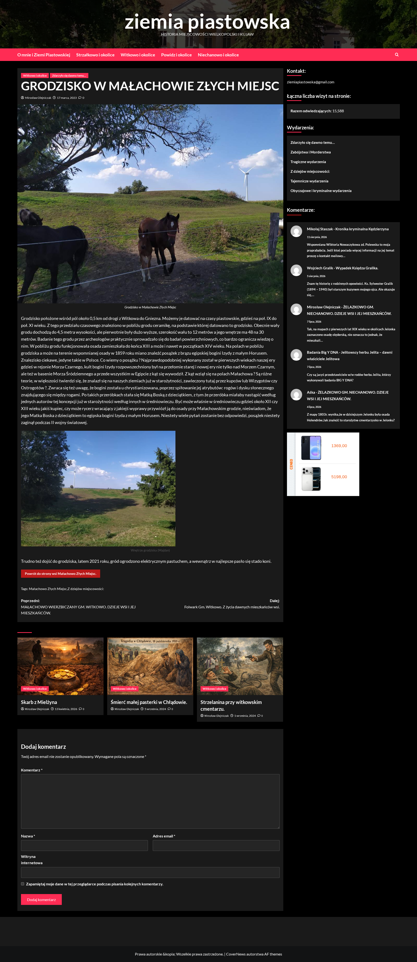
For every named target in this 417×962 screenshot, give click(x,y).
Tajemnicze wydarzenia (309, 181)
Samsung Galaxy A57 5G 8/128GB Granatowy (340, 440)
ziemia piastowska (207, 21)
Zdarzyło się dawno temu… (313, 142)
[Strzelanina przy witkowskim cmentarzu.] (240, 666)
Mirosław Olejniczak (38, 98)
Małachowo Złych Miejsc (48, 589)
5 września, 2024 (155, 709)
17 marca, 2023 (67, 98)
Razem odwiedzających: (311, 110)
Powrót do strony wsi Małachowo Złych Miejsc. (60, 573)
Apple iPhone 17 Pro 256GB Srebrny (340, 471)
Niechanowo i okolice (218, 54)
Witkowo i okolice (138, 54)
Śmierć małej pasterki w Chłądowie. (149, 702)
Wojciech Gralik (320, 267)
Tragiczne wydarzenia (308, 161)
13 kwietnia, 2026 (66, 709)
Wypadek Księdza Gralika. (357, 267)
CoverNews (236, 954)
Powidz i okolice (176, 54)
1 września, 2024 (245, 715)
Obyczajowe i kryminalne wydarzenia (321, 190)
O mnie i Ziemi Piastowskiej (43, 54)
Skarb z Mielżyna (39, 702)
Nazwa (28, 836)
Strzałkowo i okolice (95, 54)
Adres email (164, 836)
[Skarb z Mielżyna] (60, 666)
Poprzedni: (78, 606)
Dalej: (232, 603)
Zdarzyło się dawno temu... (69, 75)
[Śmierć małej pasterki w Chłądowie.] (150, 666)
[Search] (397, 54)
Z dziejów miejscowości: (86, 589)
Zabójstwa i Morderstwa (311, 152)
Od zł (338, 445)
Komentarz (31, 770)
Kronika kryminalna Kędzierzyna (362, 228)
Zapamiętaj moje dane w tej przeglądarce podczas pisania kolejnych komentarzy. (94, 884)
